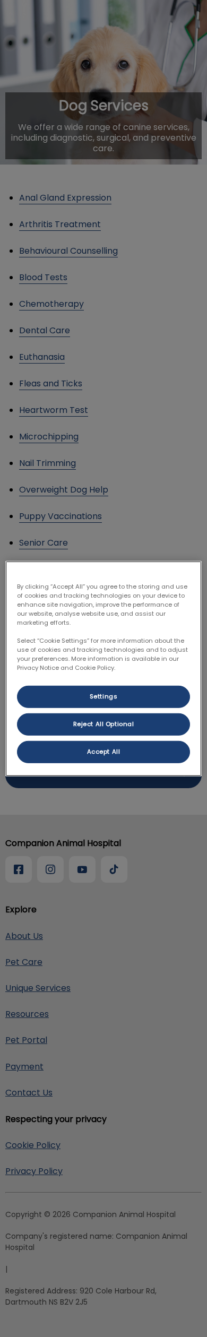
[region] (103, 668)
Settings (104, 696)
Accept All (103, 751)
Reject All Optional (103, 724)
